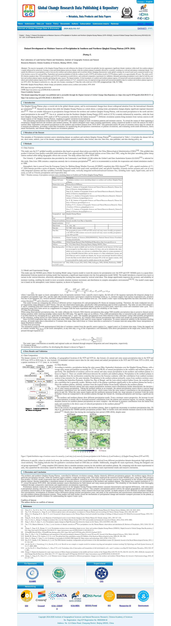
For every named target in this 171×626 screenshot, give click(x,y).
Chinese (140, 2)
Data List (40, 24)
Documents (65, 24)
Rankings (115, 24)
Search (48, 24)
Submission (30, 24)
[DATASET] (142, 28)
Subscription (85, 24)
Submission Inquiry (101, 24)
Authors (75, 24)
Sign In (140, 24)
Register (148, 24)
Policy (56, 24)
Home (20, 24)
